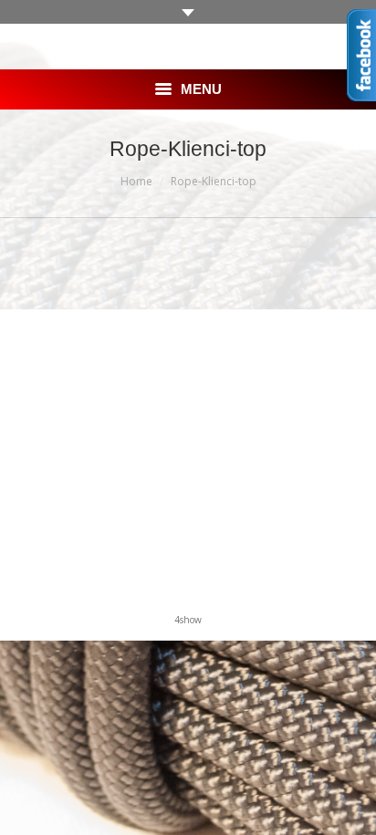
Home (136, 181)
